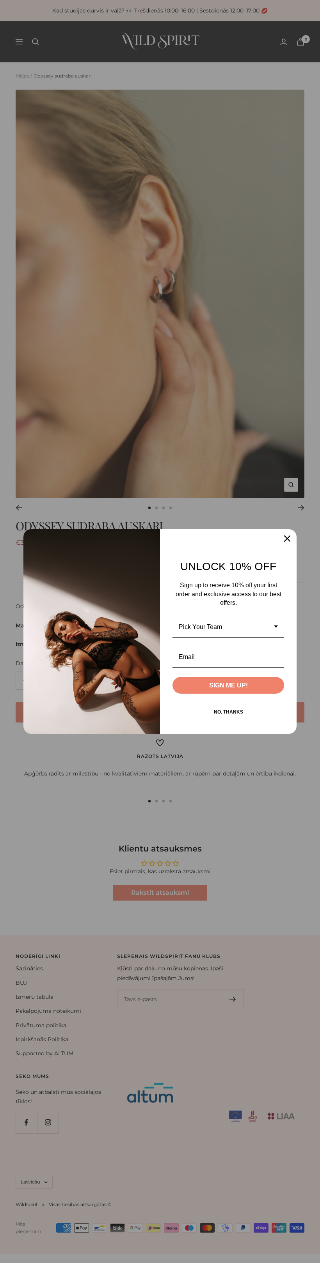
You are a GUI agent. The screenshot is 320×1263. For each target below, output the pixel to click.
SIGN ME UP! (228, 685)
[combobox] (228, 627)
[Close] (287, 538)
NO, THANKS (228, 712)
